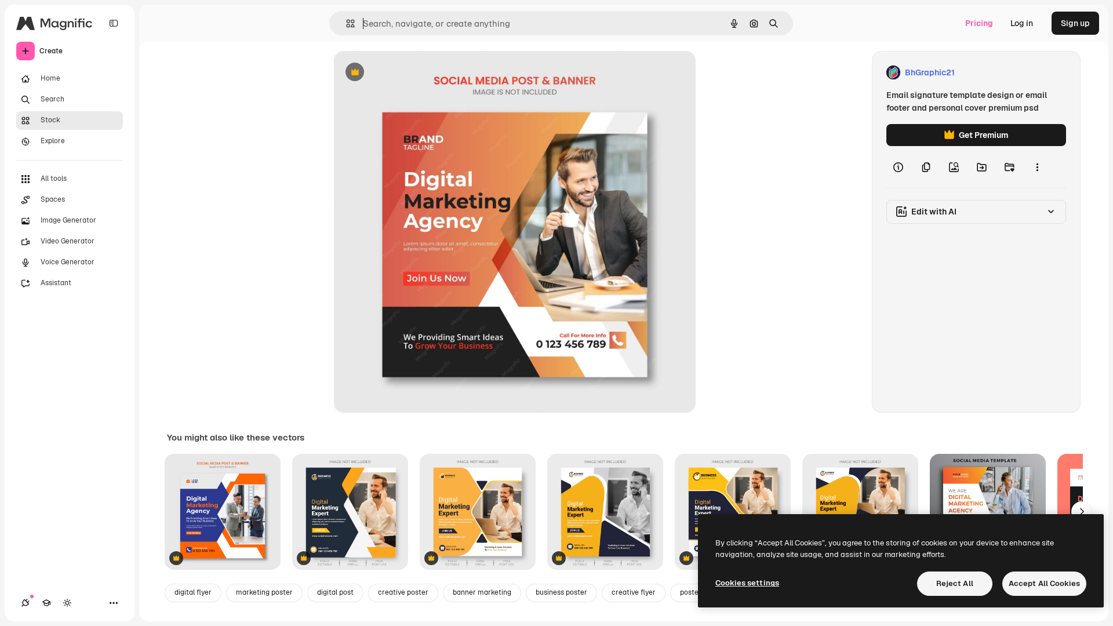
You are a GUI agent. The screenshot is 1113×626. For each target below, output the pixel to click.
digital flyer (193, 592)
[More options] (1037, 167)
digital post (335, 592)
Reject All (954, 583)
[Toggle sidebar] (113, 23)
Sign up (1075, 23)
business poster (561, 592)
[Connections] (25, 603)
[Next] (1081, 512)
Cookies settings (747, 583)
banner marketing (482, 592)
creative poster (403, 592)
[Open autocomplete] (346, 23)
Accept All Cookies (1044, 583)
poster (690, 592)
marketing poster (264, 592)
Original (408, 72)
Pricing (979, 23)
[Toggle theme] (67, 603)
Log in (1021, 23)
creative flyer (634, 592)
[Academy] (46, 603)
